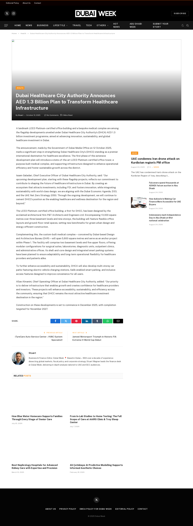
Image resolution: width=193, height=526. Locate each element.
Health (20, 88)
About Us (27, 3)
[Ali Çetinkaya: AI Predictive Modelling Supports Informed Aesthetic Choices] (96, 446)
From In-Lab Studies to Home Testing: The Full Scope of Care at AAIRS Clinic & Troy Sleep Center (96, 419)
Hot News (116, 25)
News (29, 25)
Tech (89, 25)
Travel (76, 25)
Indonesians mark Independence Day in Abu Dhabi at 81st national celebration (165, 218)
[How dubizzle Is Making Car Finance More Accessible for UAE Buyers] (139, 202)
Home (18, 25)
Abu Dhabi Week (136, 25)
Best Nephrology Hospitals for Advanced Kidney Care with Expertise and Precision (35, 467)
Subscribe (180, 13)
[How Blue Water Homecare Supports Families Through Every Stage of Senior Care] (38, 398)
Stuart (20, 115)
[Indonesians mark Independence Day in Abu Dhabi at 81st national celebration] (139, 218)
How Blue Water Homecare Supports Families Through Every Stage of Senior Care (37, 418)
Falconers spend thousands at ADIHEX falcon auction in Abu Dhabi (164, 186)
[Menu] (6, 25)
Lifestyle (59, 25)
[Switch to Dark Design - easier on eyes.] (183, 25)
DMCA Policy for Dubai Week (96, 509)
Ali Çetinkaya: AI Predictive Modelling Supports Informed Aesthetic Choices (96, 467)
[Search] (187, 25)
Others (101, 25)
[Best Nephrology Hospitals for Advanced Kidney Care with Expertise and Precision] (38, 446)
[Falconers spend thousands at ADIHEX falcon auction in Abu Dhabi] (139, 186)
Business (42, 25)
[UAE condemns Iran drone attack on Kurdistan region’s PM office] (156, 140)
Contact (37, 3)
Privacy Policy (67, 509)
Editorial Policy (12, 3)
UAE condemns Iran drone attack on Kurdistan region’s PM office (155, 160)
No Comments (53, 115)
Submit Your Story (160, 25)
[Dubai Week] (96, 13)
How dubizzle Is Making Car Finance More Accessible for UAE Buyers (165, 202)
